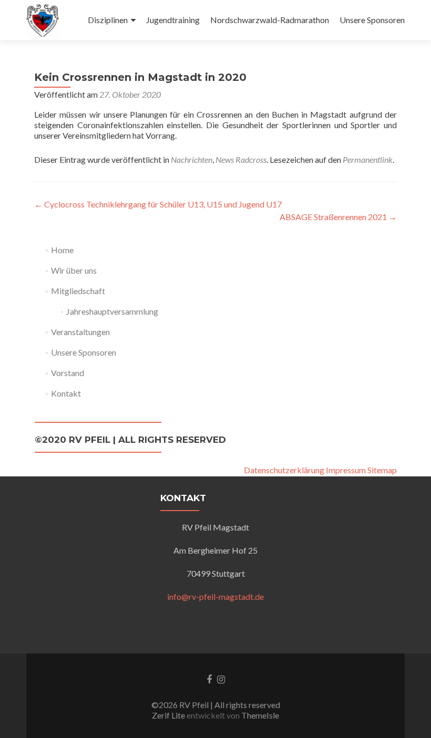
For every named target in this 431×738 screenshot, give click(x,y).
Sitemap (382, 470)
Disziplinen (108, 20)
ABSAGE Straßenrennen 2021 (338, 217)
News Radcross (241, 159)
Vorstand (67, 373)
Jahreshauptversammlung (112, 311)
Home (62, 250)
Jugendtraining (173, 20)
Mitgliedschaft (78, 291)
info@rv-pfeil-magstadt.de (215, 596)
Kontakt (66, 393)
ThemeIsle (260, 715)
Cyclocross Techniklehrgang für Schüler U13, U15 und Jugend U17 (158, 204)
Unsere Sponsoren (372, 20)
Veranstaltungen (80, 332)
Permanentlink (368, 159)
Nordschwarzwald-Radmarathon (269, 20)
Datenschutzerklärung (284, 470)
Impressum (346, 470)
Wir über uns (74, 270)
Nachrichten (191, 159)
